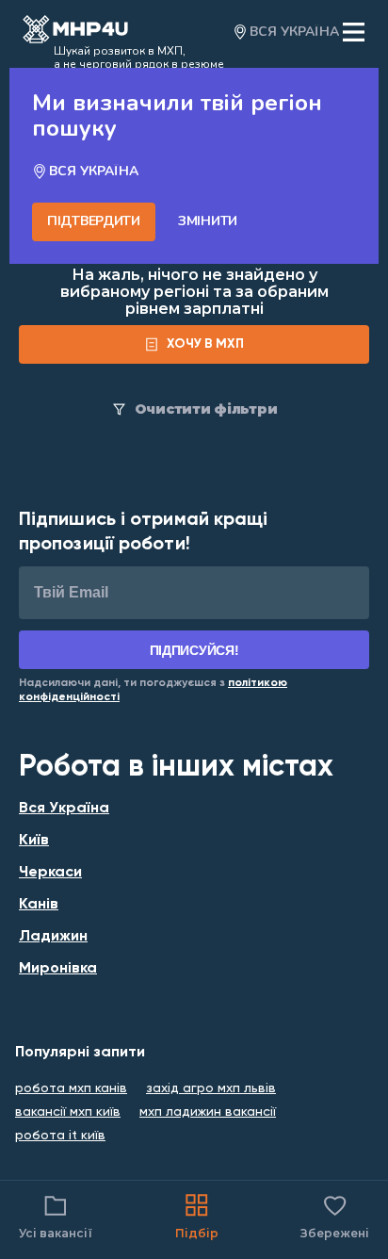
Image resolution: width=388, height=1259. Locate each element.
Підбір (196, 1233)
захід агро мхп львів (211, 1088)
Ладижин (53, 936)
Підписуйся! (194, 650)
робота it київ (60, 1135)
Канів (38, 904)
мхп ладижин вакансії (207, 1112)
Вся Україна (64, 808)
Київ (34, 840)
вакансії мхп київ (68, 1112)
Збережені (334, 1215)
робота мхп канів (71, 1088)
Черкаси (50, 872)
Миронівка (58, 968)
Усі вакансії (55, 1233)
